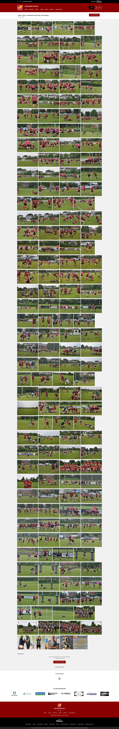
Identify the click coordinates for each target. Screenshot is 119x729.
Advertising (39, 724)
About (34, 724)
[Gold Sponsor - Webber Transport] (105, 694)
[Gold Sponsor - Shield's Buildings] (14, 694)
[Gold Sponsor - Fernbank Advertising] (27, 694)
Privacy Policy (73, 724)
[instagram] (20, 1)
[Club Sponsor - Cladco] (66, 694)
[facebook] (17, 1)
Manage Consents (89, 724)
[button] (26, 9)
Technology (52, 724)
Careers (46, 724)
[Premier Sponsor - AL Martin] (79, 694)
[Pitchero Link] (99, 2)
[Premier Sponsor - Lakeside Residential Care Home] (92, 694)
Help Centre (28, 724)
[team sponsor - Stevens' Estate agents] (40, 694)
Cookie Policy (81, 724)
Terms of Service (64, 724)
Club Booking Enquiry (27, 1)
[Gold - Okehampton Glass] (53, 694)
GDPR (57, 724)
